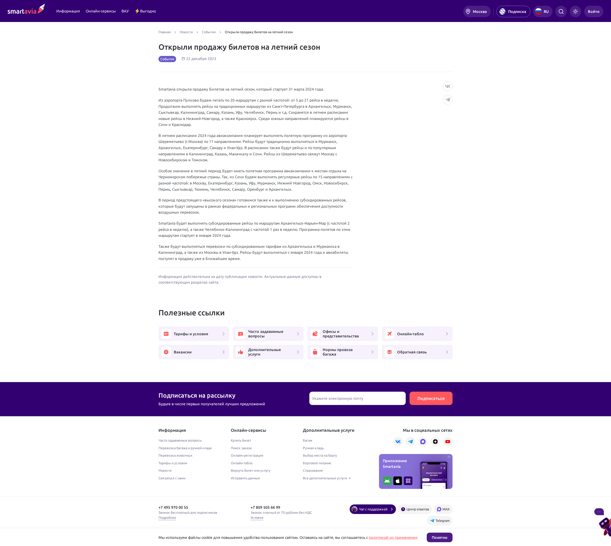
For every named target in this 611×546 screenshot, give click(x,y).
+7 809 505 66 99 (265, 507)
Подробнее (167, 517)
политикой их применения (393, 537)
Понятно (440, 537)
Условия (257, 517)
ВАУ (125, 11)
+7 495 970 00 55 (173, 507)
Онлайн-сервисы (101, 11)
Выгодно (148, 11)
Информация (68, 11)
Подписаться (431, 398)
